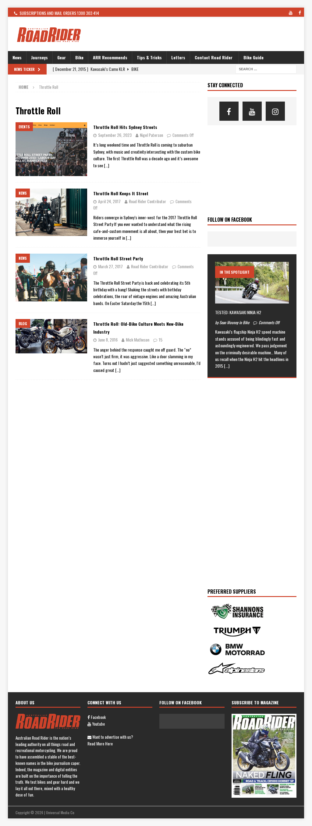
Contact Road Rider (213, 57)
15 (160, 339)
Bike (79, 57)
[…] (106, 165)
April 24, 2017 (109, 201)
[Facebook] (229, 111)
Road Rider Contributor (147, 201)
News (17, 57)
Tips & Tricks (149, 57)
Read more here (100, 743)
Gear (61, 57)
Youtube (98, 723)
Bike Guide (253, 57)
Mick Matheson (137, 339)
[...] (226, 366)
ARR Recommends (110, 57)
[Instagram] (275, 111)
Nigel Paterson (151, 135)
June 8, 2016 (108, 339)
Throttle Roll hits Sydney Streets (125, 127)
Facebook (98, 717)
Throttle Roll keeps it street (120, 193)
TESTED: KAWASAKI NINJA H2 (238, 312)
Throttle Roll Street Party (118, 258)
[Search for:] (266, 68)
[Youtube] (252, 111)
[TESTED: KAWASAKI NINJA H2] (252, 282)
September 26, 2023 (115, 135)
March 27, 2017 (110, 266)
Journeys (39, 57)
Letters (178, 57)
